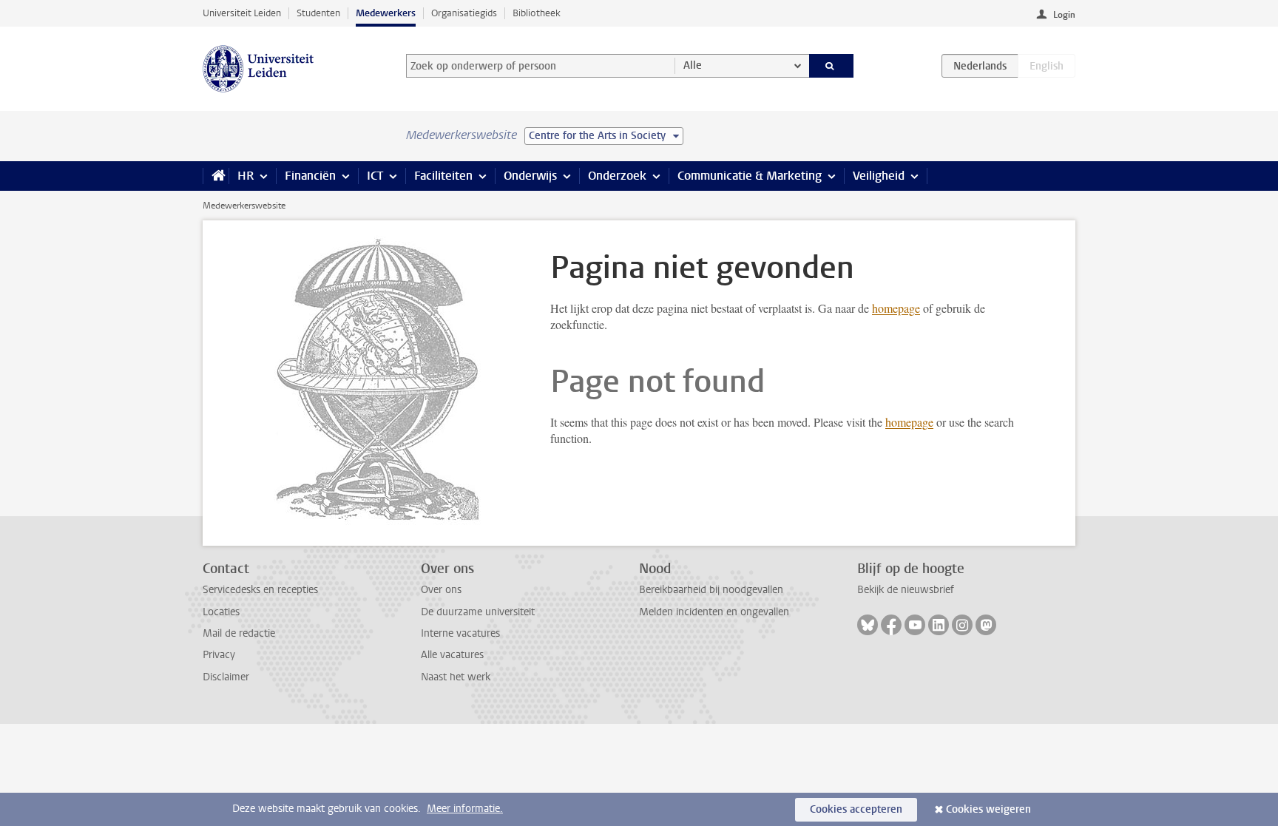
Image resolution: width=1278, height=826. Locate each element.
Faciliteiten (443, 175)
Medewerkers (386, 13)
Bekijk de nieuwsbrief (905, 590)
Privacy (219, 655)
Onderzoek (617, 175)
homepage (896, 308)
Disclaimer (226, 677)
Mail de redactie (239, 633)
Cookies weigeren (988, 809)
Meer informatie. (465, 809)
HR (245, 175)
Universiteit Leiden (242, 13)
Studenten (318, 13)
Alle (692, 65)
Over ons (441, 590)
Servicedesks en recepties (260, 590)
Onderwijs (530, 175)
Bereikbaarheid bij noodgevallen (711, 590)
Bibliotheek (537, 13)
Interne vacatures (460, 633)
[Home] (216, 176)
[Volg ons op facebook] (891, 625)
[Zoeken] (831, 66)
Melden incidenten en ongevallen (714, 612)
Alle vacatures (452, 655)
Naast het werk (455, 677)
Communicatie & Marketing (749, 175)
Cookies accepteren (856, 809)
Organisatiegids (464, 13)
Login (1064, 15)
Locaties (221, 612)
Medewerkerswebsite (244, 205)
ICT (375, 175)
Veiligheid (879, 175)
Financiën (310, 175)
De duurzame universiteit (478, 612)
